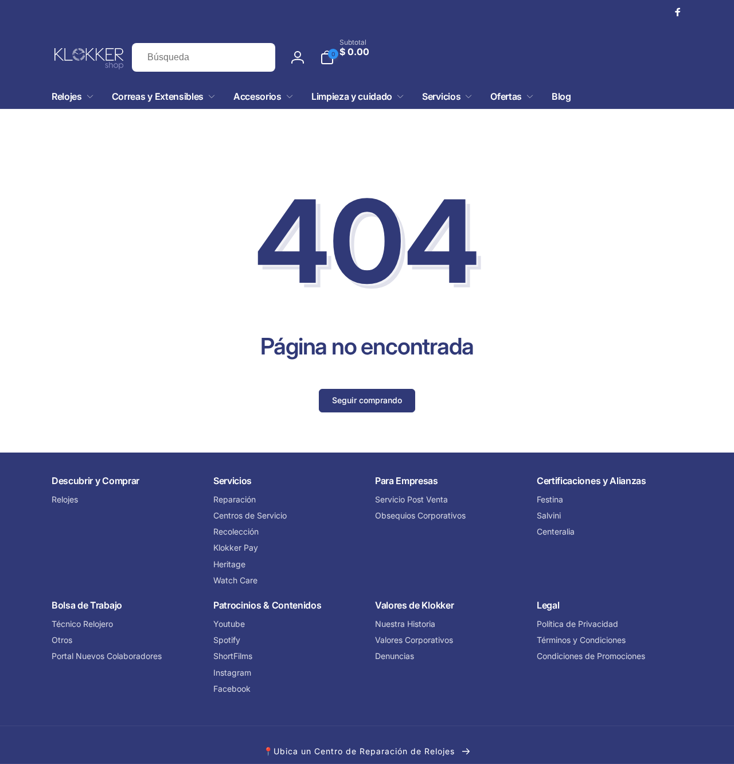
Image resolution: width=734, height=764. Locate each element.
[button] (501, 57)
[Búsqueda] (255, 57)
